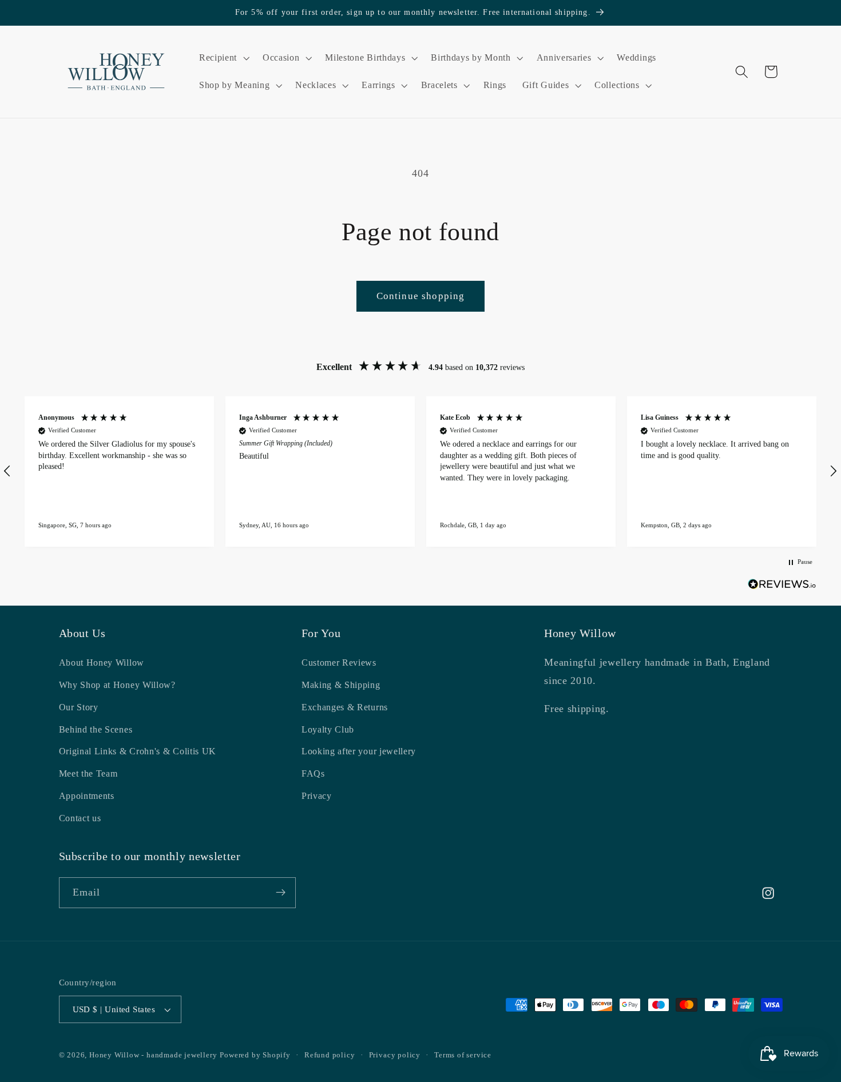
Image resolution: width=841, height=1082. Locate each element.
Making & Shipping (341, 685)
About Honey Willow (101, 663)
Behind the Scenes (96, 729)
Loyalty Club (328, 729)
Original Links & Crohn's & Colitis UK (138, 752)
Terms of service (462, 1055)
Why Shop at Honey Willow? (117, 685)
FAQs (313, 774)
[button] (223, 58)
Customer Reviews (339, 663)
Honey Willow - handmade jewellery (153, 1055)
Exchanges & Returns (345, 708)
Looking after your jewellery (359, 752)
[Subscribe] (280, 892)
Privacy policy (394, 1055)
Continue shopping (420, 296)
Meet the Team (88, 774)
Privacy (317, 796)
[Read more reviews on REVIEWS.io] (782, 586)
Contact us (80, 818)
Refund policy (329, 1055)
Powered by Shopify (255, 1055)
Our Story (78, 708)
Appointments (86, 796)
